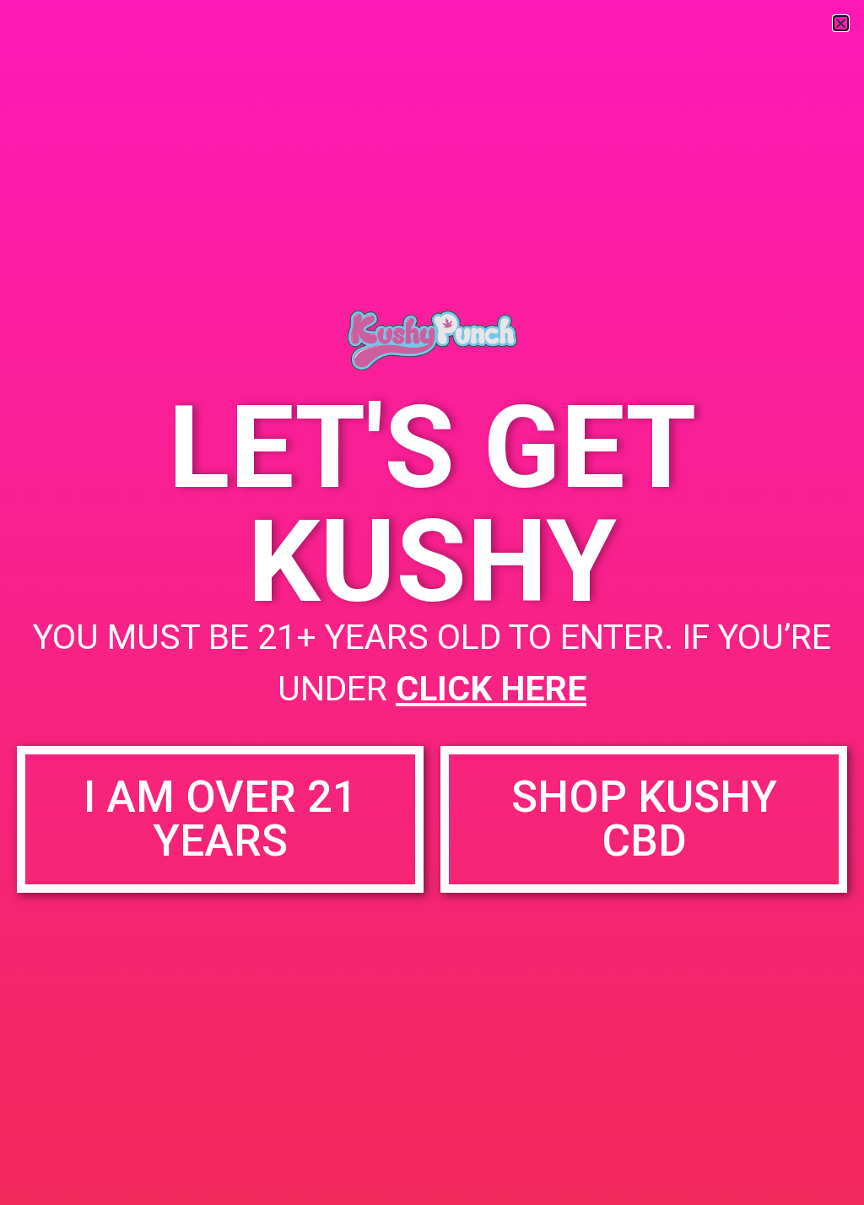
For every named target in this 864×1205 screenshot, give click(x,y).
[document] (432, 602)
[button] (840, 23)
